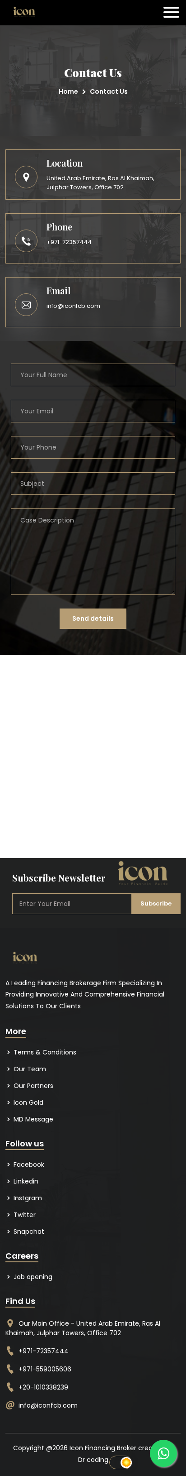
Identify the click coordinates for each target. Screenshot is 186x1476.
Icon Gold (27, 1102)
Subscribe (156, 903)
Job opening (32, 1276)
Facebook (28, 1164)
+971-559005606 (45, 1369)
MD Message (32, 1119)
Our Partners (32, 1085)
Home (68, 91)
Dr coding (93, 1459)
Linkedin (25, 1181)
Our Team (29, 1068)
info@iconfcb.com (73, 306)
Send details (93, 618)
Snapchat (28, 1231)
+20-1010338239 (43, 1387)
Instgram (27, 1198)
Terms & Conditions (44, 1052)
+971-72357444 (69, 242)
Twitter (24, 1214)
